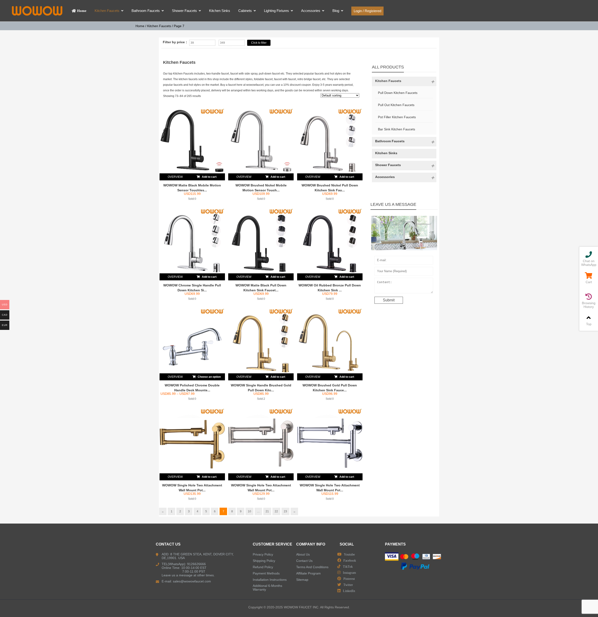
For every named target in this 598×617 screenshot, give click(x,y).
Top (588, 324)
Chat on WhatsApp (588, 263)
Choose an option (209, 376)
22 (276, 511)
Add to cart (209, 176)
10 (249, 511)
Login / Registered (367, 11)
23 (285, 511)
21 (267, 511)
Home (139, 26)
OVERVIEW (175, 176)
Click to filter (259, 42)
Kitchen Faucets (159, 26)
